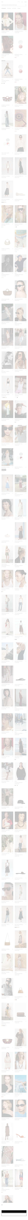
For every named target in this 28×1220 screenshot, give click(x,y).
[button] (14, 1211)
